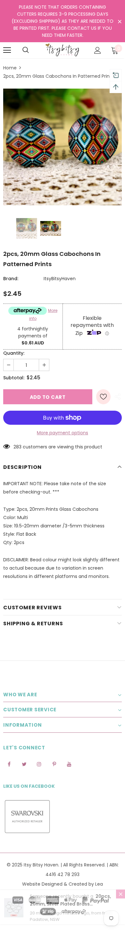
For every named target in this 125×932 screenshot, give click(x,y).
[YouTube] (69, 764)
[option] (62, 147)
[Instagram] (39, 764)
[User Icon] (97, 50)
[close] (119, 22)
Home (10, 68)
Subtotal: (13, 378)
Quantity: (13, 353)
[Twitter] (24, 764)
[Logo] (62, 50)
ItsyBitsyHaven (60, 278)
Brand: (10, 278)
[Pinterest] (54, 764)
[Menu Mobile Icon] (7, 50)
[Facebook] (9, 764)
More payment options (62, 433)
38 (16, 447)
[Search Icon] (25, 50)
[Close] (120, 900)
